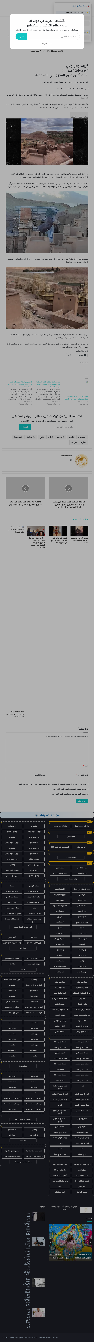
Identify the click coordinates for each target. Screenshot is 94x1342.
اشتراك (21, 36)
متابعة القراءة (47, 43)
